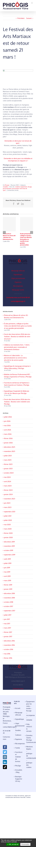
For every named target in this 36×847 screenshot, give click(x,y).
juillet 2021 (7, 516)
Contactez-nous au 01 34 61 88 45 (18, 297)
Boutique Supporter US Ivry (18, 779)
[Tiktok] (5, 767)
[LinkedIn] (5, 762)
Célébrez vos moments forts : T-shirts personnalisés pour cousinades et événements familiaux (16, 347)
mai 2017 (7, 624)
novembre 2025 (9, 451)
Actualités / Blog (18, 771)
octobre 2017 (8, 606)
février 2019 (8, 585)
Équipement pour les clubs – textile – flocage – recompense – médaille (29, 711)
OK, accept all (13, 844)
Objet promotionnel (18, 278)
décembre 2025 (9, 447)
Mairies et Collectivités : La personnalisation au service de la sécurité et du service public (15, 358)
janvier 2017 (8, 636)
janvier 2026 (8, 443)
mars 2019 (7, 580)
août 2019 (7, 559)
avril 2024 (7, 481)
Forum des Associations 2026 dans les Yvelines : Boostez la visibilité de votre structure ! (17, 336)
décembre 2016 (9, 641)
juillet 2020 (8, 520)
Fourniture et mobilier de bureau (18, 756)
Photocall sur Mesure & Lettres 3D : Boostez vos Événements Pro (9, 236)
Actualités (5, 187)
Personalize (25, 844)
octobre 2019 (8, 550)
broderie (17, 187)
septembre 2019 (9, 555)
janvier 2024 (8, 494)
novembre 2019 (9, 546)
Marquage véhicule (18, 271)
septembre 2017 (9, 611)
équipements (23, 187)
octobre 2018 (8, 602)
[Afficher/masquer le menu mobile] (32, 3)
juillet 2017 (7, 615)
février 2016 (8, 658)
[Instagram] (5, 757)
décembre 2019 (9, 542)
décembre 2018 (9, 593)
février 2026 (8, 438)
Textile (17, 748)
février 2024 (8, 490)
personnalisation (7, 188)
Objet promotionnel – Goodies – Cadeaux (18, 729)
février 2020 (8, 533)
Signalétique (18, 274)
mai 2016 (7, 654)
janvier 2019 (8, 589)
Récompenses (18, 286)
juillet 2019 (7, 563)
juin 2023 (7, 503)
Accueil (17, 708)
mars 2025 (7, 460)
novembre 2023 (9, 499)
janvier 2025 (8, 469)
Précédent (20, 18)
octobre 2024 (8, 473)
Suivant (29, 18)
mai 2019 (7, 572)
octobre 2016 (8, 649)
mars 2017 (7, 628)
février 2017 (8, 632)
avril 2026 (7, 430)
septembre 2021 (9, 512)
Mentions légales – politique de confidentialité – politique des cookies (29, 757)
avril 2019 (7, 576)
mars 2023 (7, 507)
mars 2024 (7, 486)
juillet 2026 (8, 417)
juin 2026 (7, 421)
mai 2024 (7, 477)
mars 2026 (7, 434)
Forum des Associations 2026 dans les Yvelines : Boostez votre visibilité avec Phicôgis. (17, 401)
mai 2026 (7, 425)
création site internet (18, 795)
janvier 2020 (8, 537)
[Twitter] (5, 752)
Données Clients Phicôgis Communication (29, 738)
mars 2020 (8, 529)
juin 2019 (7, 568)
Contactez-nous (18, 689)
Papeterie (18, 282)
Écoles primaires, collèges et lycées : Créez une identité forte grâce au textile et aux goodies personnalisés (26, 239)
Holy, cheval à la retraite (29, 727)
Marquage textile (18, 290)
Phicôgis (18, 766)
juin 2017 (7, 619)
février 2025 (8, 464)
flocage (30, 187)
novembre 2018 (9, 598)
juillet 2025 (8, 456)
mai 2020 (7, 524)
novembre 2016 (9, 645)
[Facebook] (5, 747)
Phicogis (7, 185)
